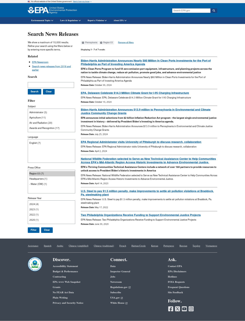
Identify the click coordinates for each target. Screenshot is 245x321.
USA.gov (115, 297)
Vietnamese (211, 245)
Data (113, 266)
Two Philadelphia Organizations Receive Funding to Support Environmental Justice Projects (141, 215)
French (122, 245)
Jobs (112, 276)
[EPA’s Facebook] (171, 309)
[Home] (52, 10)
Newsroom (116, 281)
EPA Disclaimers (177, 271)
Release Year (35, 198)
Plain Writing (60, 297)
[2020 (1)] (52, 220)
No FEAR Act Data (63, 292)
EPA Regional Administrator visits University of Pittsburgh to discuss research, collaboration (141, 142)
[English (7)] (52, 143)
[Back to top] (237, 313)
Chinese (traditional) (104, 245)
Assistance (33, 245)
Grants (56, 287)
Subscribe (115, 292)
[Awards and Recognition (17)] (52, 128)
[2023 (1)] (52, 209)
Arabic (60, 245)
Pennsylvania (91, 42)
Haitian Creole (138, 245)
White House (117, 302)
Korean (154, 245)
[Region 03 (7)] (52, 173)
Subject (32, 106)
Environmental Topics (40, 20)
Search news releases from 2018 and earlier (51, 68)
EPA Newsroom (40, 62)
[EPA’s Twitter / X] (177, 309)
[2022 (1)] (52, 214)
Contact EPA (175, 266)
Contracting (59, 276)
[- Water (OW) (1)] (52, 184)
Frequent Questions (178, 287)
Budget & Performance (65, 271)
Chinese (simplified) (78, 245)
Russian (183, 245)
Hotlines (172, 276)
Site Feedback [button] (175, 292)
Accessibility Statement (65, 266)
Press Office (34, 167)
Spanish (47, 245)
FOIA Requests (176, 281)
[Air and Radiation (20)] (52, 123)
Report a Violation (96, 20)
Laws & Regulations (69, 20)
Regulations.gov (119, 287)
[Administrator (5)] (52, 112)
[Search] (213, 10)
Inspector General (120, 271)
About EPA (119, 20)
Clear (47, 230)
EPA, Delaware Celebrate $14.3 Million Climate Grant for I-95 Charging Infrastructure (135, 93)
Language (33, 137)
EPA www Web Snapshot (66, 281)
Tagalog (196, 245)
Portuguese (168, 245)
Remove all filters (126, 42)
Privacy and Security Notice (68, 302)
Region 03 (108, 42)
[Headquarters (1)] (52, 179)
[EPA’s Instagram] (191, 309)
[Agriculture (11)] (52, 117)
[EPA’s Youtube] (184, 309)
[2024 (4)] (52, 204)
